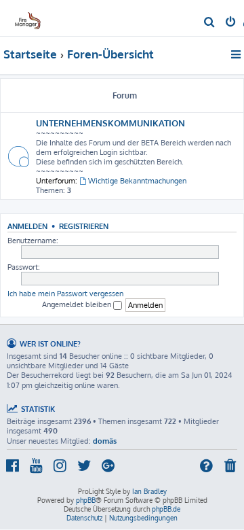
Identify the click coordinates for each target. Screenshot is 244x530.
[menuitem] (210, 23)
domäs (105, 441)
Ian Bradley (149, 491)
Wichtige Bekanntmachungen (137, 181)
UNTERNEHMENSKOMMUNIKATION (110, 122)
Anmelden (27, 226)
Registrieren (83, 226)
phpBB (86, 500)
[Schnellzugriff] (237, 54)
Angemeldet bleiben (77, 304)
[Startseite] (32, 17)
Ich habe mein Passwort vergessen (65, 293)
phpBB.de (166, 509)
